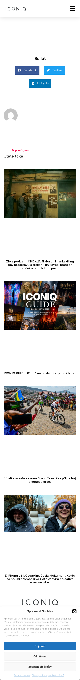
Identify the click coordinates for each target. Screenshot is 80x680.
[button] (74, 611)
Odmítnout (40, 656)
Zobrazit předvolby (40, 666)
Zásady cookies (22, 675)
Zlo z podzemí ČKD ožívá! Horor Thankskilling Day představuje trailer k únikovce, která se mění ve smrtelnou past (40, 265)
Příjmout (40, 646)
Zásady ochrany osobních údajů (48, 675)
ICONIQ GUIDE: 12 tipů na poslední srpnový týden (40, 373)
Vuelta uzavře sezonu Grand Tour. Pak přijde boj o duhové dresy (40, 480)
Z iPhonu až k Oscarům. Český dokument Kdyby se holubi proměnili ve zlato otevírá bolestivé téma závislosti (40, 579)
